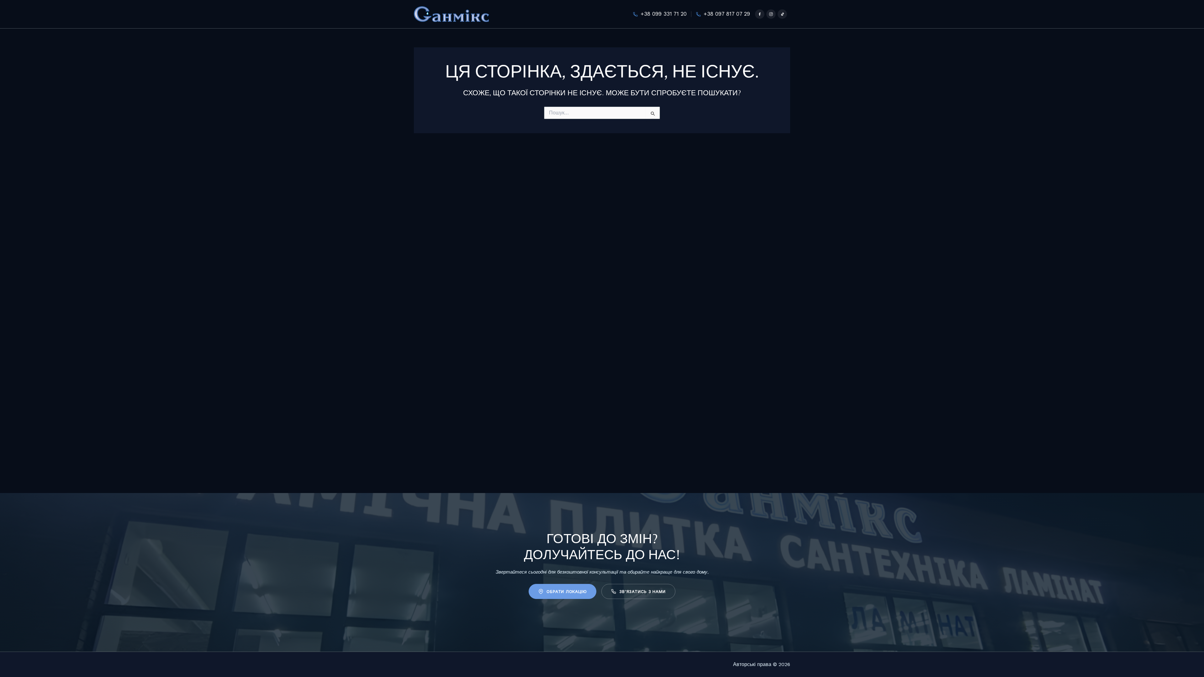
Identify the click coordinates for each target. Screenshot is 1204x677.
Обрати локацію (567, 591)
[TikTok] (782, 14)
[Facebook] (759, 14)
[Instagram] (771, 14)
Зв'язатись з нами (642, 591)
